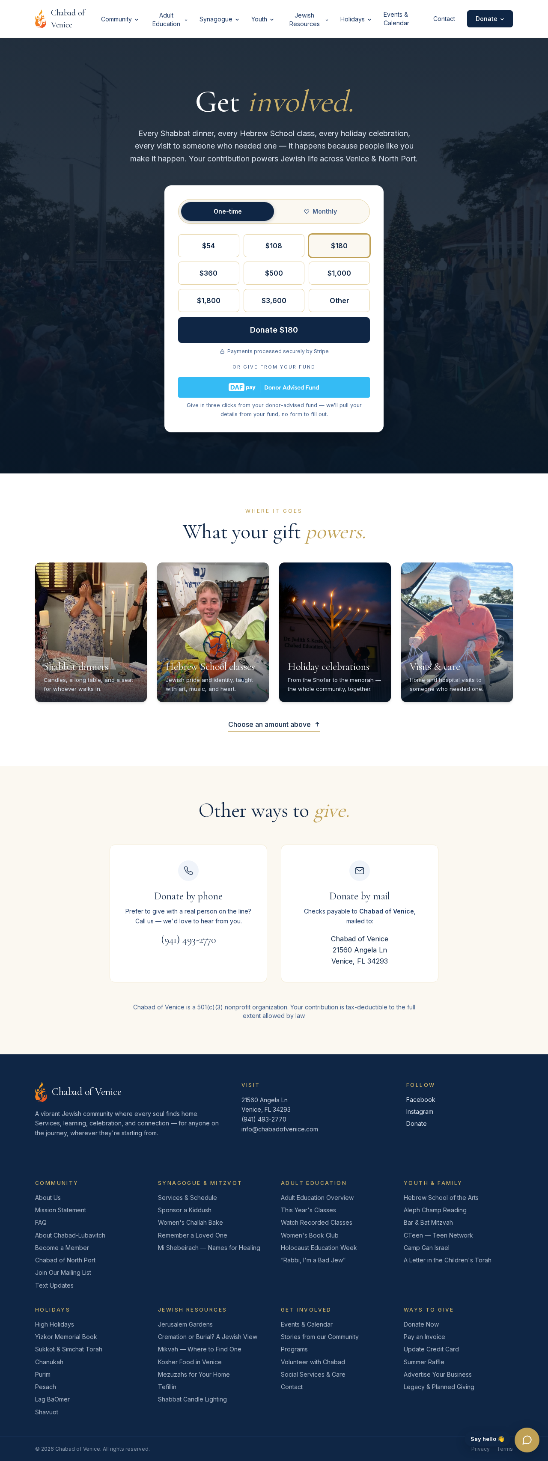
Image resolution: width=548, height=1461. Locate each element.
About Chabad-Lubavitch (70, 1235)
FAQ (41, 1222)
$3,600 (274, 300)
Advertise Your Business (438, 1374)
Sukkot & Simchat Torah (68, 1349)
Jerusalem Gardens (185, 1324)
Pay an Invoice (424, 1336)
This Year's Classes (308, 1210)
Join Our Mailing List (63, 1272)
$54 (208, 245)
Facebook (420, 1099)
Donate (486, 18)
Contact (444, 18)
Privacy (480, 1449)
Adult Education (166, 19)
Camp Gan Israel (427, 1247)
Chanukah (49, 1362)
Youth (259, 19)
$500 (274, 273)
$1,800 (208, 300)
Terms (505, 1449)
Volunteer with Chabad (313, 1362)
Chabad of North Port (65, 1260)
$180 (339, 245)
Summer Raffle (424, 1362)
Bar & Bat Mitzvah (428, 1222)
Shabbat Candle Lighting (192, 1399)
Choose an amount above (269, 724)
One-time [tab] (228, 211)
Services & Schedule (187, 1197)
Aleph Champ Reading (435, 1210)
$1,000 (339, 273)
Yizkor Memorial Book (66, 1336)
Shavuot (46, 1412)
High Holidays (54, 1324)
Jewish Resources (304, 19)
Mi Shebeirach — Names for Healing (209, 1247)
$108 (273, 245)
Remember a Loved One (192, 1235)
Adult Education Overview (317, 1197)
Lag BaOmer (52, 1399)
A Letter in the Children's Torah (447, 1260)
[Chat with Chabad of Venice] (527, 1440)
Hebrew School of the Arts (441, 1197)
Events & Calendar (396, 19)
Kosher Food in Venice (190, 1362)
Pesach (45, 1386)
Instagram (419, 1111)
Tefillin (167, 1386)
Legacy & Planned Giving (439, 1386)
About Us (48, 1197)
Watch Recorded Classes (316, 1222)
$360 (208, 273)
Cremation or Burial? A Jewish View (207, 1336)
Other (339, 300)
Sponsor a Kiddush (184, 1210)
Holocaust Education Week (319, 1247)
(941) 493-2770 (188, 940)
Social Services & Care (313, 1374)
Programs (294, 1349)
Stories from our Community (320, 1336)
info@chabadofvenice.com (279, 1129)
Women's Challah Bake (190, 1222)
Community (116, 19)
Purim (43, 1374)
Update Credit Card (431, 1349)
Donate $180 (274, 329)
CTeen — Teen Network (438, 1235)
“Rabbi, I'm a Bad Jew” (313, 1260)
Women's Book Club (310, 1235)
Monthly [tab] (325, 211)
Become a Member (62, 1247)
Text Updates (54, 1285)
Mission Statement (60, 1210)
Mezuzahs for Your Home (194, 1374)
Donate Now (421, 1324)
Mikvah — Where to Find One (199, 1349)
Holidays (352, 19)
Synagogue (216, 19)
